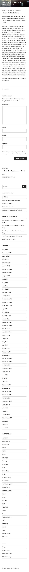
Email (4, 135)
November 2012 (7, 394)
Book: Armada (18, 236)
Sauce (4, 514)
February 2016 (6, 292)
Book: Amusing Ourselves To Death (12, 210)
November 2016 (7, 272)
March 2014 (5, 348)
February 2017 (6, 262)
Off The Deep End (7, 484)
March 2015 (5, 312)
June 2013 (5, 375)
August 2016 (6, 276)
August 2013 (6, 371)
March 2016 (5, 289)
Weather (4, 537)
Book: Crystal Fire (7, 203)
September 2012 (7, 401)
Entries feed (5, 550)
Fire (3, 467)
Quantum (5, 507)
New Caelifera (11, 2)
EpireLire (5, 220)
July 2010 (5, 424)
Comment (5, 104)
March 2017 (5, 259)
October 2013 (6, 365)
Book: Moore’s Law (7, 207)
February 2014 (6, 352)
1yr (15, 239)
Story (4, 527)
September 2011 (7, 418)
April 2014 (5, 345)
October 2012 (6, 398)
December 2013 (7, 358)
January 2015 (6, 319)
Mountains (5, 480)
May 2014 (5, 342)
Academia (5, 438)
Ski (3, 520)
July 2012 (5, 408)
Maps (4, 474)
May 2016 (5, 282)
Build (3, 451)
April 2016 (5, 286)
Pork (3, 504)
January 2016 (6, 295)
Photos (4, 497)
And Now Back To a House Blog (11, 200)
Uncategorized (6, 533)
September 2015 (7, 305)
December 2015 (7, 299)
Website (4, 143)
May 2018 (5, 249)
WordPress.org (6, 557)
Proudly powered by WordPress (10, 568)
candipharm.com (7, 236)
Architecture (6, 441)
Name (4, 127)
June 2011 (5, 421)
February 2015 (6, 315)
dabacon (18, 10)
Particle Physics (7, 490)
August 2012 (6, 404)
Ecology (4, 461)
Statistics (5, 523)
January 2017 (6, 266)
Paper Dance (6, 487)
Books (7, 89)
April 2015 (5, 309)
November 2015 (7, 302)
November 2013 (7, 361)
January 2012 (6, 414)
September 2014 (7, 332)
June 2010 (5, 428)
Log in (4, 547)
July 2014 (5, 338)
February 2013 (6, 385)
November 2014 (7, 325)
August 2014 (6, 335)
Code (3, 454)
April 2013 (5, 381)
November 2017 (7, 253)
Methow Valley (6, 477)
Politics (4, 500)
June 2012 (5, 411)
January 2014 (6, 355)
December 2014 (7, 322)
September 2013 (7, 368)
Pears (4, 494)
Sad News (5, 197)
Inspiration (5, 471)
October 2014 (6, 328)
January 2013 (6, 388)
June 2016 (5, 279)
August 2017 (6, 256)
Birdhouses (5, 444)
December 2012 (7, 391)
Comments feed (7, 553)
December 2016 (7, 269)
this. (3, 530)
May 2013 (5, 378)
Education (5, 464)
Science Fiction (6, 517)
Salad (4, 510)
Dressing (5, 457)
